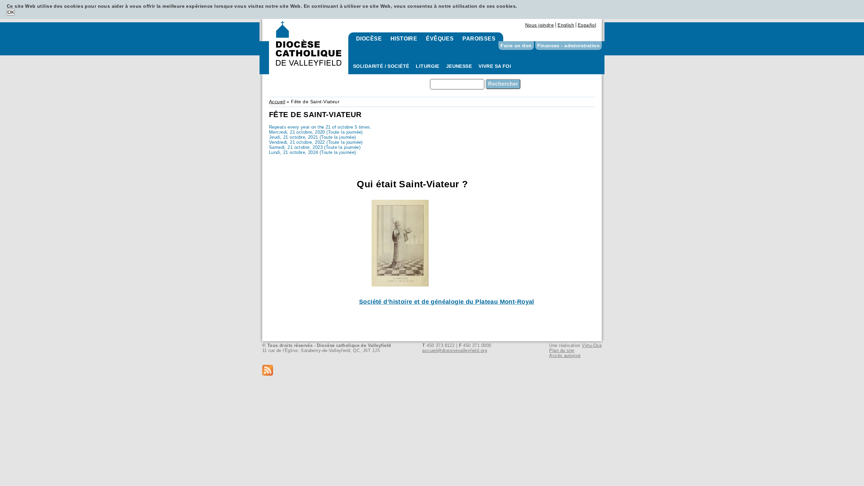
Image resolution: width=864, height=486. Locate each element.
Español (587, 25)
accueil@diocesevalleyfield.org (454, 350)
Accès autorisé (564, 355)
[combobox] (457, 84)
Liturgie (427, 66)
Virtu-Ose (592, 345)
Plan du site (561, 350)
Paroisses (478, 39)
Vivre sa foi (495, 66)
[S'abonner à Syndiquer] (432, 371)
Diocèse (369, 39)
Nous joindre (539, 25)
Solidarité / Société (381, 66)
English (566, 25)
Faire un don (516, 45)
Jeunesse (459, 66)
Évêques (440, 39)
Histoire (403, 39)
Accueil (277, 101)
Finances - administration (568, 45)
